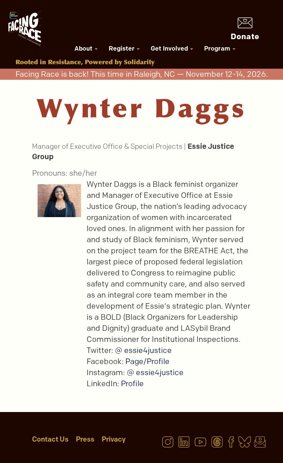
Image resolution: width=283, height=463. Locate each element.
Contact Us (50, 439)
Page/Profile (147, 361)
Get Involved (170, 48)
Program (218, 48)
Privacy (114, 439)
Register (122, 48)
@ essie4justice (143, 350)
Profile (132, 383)
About (84, 48)
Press (85, 439)
